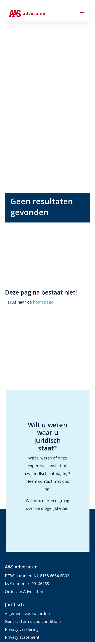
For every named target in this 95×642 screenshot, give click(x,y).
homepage (43, 302)
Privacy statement (22, 637)
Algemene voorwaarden (27, 613)
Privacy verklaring (22, 629)
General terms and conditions (33, 621)
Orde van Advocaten (24, 591)
